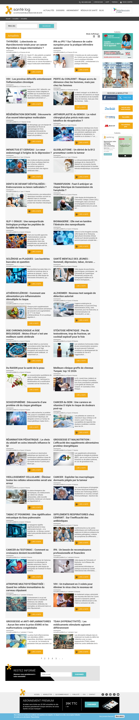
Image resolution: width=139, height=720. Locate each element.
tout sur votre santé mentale (125, 108)
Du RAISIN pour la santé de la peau (25, 367)
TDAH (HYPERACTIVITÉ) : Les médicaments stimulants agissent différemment (71, 624)
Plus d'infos (35, 717)
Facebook (103, 694)
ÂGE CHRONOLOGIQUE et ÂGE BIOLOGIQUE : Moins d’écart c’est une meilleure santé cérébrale (27, 333)
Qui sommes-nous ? (62, 694)
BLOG (101, 10)
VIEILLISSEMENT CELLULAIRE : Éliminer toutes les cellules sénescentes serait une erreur (29, 480)
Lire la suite (36, 72)
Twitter (106, 694)
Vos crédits (125, 117)
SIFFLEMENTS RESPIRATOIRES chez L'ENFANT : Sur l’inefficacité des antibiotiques (73, 517)
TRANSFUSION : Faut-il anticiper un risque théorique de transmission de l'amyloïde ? (73, 187)
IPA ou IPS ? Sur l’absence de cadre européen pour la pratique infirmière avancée (73, 44)
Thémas (115, 2)
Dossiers (60, 10)
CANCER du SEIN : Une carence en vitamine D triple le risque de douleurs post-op (74, 405)
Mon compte (127, 2)
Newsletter (47, 694)
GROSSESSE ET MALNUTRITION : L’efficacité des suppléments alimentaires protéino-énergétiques (76, 442)
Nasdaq (115, 9)
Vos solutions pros (125, 125)
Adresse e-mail (46, 671)
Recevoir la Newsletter (117, 93)
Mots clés (11, 26)
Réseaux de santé (89, 10)
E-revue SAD (98, 2)
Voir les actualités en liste (94, 36)
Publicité (75, 694)
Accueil (8, 19)
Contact (92, 694)
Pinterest (110, 694)
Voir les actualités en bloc (99, 36)
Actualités (48, 10)
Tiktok (114, 694)
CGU (84, 694)
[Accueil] (9, 10)
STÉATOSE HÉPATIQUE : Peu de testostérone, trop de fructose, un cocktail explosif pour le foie (71, 333)
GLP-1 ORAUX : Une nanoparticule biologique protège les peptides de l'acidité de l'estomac (25, 224)
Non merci (120, 716)
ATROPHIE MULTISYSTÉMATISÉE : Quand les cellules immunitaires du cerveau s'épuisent (25, 587)
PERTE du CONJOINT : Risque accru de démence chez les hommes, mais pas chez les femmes (74, 82)
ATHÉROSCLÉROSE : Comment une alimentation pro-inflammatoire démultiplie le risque (25, 296)
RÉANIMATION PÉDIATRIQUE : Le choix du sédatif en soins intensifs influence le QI (28, 442)
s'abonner (91, 704)
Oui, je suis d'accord (106, 716)
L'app (107, 2)
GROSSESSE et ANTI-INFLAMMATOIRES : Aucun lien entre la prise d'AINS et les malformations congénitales (28, 624)
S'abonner (79, 674)
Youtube (118, 694)
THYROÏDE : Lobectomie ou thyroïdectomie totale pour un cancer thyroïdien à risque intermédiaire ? (26, 44)
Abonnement (72, 10)
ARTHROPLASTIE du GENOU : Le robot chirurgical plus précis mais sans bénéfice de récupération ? (74, 117)
